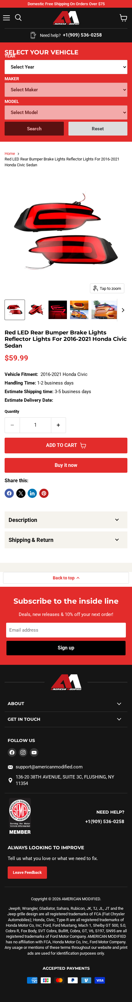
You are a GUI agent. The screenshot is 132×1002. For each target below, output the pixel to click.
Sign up (66, 648)
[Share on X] (20, 493)
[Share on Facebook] (9, 493)
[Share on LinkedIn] (32, 493)
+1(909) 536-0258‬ (104, 821)
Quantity (12, 411)
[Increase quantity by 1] (58, 425)
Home (10, 153)
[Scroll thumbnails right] (122, 310)
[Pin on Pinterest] (44, 493)
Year (10, 55)
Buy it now (66, 465)
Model (12, 101)
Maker (12, 78)
